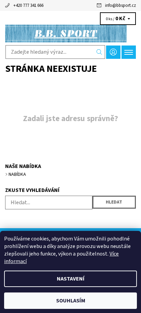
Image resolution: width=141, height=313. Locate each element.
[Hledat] (99, 52)
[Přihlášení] (113, 52)
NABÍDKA (17, 174)
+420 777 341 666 (28, 5)
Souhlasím (70, 300)
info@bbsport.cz (120, 5)
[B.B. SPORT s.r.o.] (70, 33)
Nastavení (71, 279)
